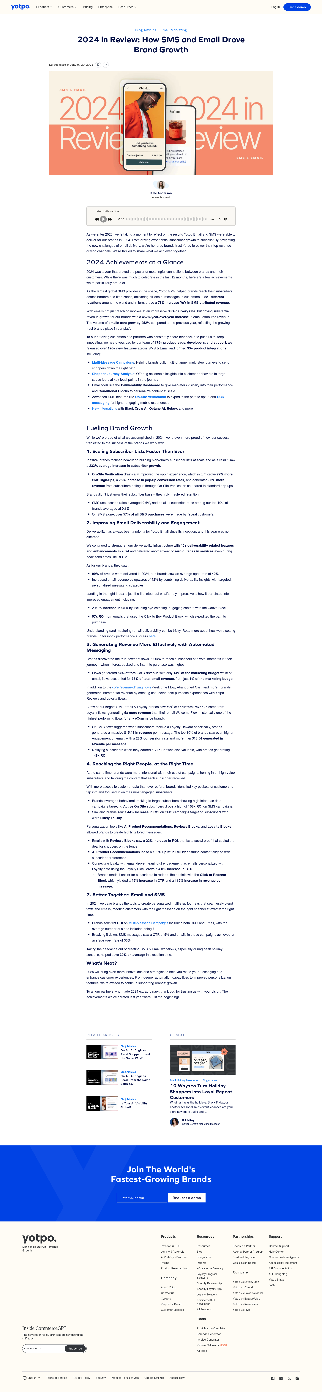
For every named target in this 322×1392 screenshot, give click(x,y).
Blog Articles (145, 30)
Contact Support (279, 1246)
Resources (203, 1246)
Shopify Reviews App (210, 1283)
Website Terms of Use (125, 1377)
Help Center (276, 1251)
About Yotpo (168, 1287)
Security (101, 1377)
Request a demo (187, 1198)
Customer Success (172, 1309)
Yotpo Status (276, 1279)
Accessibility (177, 1377)
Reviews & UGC (170, 1246)
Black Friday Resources (184, 1080)
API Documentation (280, 1268)
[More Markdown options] (106, 65)
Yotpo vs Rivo (241, 1309)
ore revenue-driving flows (132, 687)
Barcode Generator (209, 1334)
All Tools (202, 1350)
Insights (205, 1262)
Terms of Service (56, 1377)
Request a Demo (171, 1304)
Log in (275, 7)
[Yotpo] (21, 7)
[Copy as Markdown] (98, 65)
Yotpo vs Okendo (244, 1287)
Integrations (204, 1257)
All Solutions (204, 1309)
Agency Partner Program (248, 1251)
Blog (200, 1251)
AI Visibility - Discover (174, 1257)
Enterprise (105, 7)
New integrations (104, 408)
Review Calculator (211, 1345)
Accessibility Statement (283, 1262)
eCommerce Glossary (210, 1268)
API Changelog (278, 1274)
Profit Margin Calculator (211, 1328)
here (152, 635)
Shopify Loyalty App (209, 1288)
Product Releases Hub (175, 1268)
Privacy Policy (81, 1377)
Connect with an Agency (284, 1257)
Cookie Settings (154, 1377)
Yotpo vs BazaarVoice (246, 1298)
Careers (166, 1298)
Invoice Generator (208, 1339)
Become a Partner (244, 1246)
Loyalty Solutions (207, 1294)
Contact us (167, 1293)
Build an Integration (244, 1257)
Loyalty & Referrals (172, 1251)
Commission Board (244, 1262)
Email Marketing (174, 30)
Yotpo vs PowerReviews (248, 1293)
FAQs (272, 1285)
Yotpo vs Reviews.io (245, 1304)
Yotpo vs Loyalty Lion (246, 1281)
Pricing (88, 7)
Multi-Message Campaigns (148, 922)
